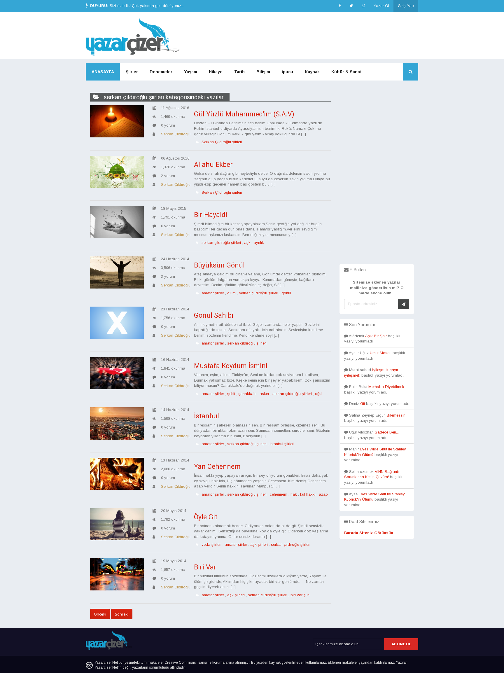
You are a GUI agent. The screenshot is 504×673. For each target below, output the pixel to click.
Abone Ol (401, 643)
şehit (231, 393)
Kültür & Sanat (346, 71)
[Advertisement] (377, 176)
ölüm (231, 293)
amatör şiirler (213, 293)
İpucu (287, 71)
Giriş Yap (406, 6)
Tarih (239, 71)
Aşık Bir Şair (376, 336)
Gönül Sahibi (213, 315)
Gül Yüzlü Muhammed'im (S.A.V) (244, 114)
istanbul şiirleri (282, 444)
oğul (318, 393)
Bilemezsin (396, 415)
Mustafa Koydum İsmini (230, 366)
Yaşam (190, 71)
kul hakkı (308, 494)
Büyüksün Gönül (219, 265)
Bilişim (263, 71)
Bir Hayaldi (210, 215)
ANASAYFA (103, 71)
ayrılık (259, 242)
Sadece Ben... (387, 432)
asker (264, 393)
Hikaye (216, 71)
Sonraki (122, 614)
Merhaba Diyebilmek (386, 386)
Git (362, 403)
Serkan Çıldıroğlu (175, 134)
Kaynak (312, 71)
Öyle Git (205, 517)
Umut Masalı (380, 353)
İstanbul (206, 416)
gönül (286, 293)
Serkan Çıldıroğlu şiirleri (222, 142)
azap (323, 494)
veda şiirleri (211, 544)
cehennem (278, 494)
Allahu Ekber (213, 165)
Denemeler (161, 71)
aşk (247, 242)
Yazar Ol (381, 6)
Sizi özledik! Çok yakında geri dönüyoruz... (147, 6)
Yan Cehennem (217, 467)
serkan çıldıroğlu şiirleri (221, 242)
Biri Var (205, 567)
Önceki (100, 614)
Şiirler (132, 71)
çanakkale (247, 393)
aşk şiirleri (259, 544)
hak (293, 494)
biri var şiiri (299, 595)
